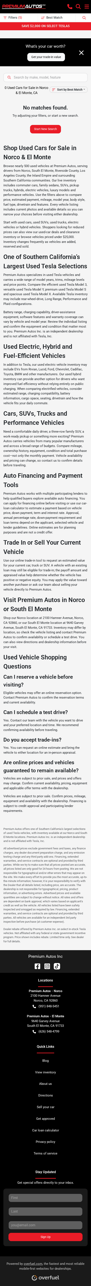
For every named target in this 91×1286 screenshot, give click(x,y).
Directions (45, 1095)
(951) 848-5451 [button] (49, 1006)
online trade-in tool (28, 560)
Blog (45, 1061)
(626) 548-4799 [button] (49, 1031)
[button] (70, 6)
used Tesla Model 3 (73, 285)
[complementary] (78, 1273)
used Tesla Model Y (30, 289)
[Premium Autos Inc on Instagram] (45, 965)
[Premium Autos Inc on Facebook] (36, 965)
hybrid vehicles (30, 227)
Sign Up (46, 1237)
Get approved (45, 1119)
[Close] (81, 53)
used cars (25, 222)
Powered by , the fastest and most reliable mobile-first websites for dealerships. (45, 1266)
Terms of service (45, 1153)
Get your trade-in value (46, 57)
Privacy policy (45, 1142)
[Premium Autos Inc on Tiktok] (55, 965)
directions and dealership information (49, 642)
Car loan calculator (45, 1130)
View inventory (45, 1072)
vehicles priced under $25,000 (53, 237)
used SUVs (40, 222)
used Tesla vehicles (60, 275)
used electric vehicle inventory (58, 365)
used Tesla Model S (72, 289)
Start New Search (45, 129)
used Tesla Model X (37, 294)
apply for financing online (27, 503)
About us (45, 1084)
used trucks (58, 222)
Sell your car (45, 1107)
